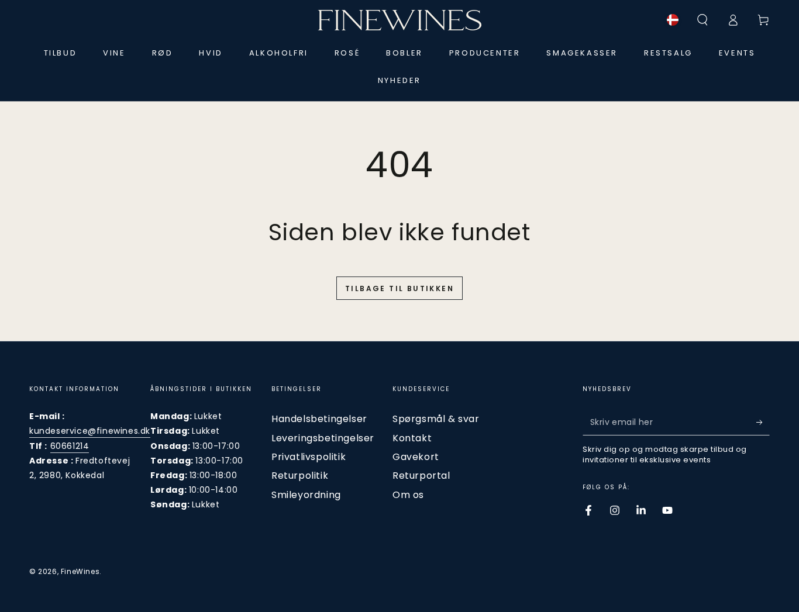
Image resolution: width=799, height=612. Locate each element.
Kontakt (412, 438)
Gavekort (415, 457)
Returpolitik (299, 475)
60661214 (69, 446)
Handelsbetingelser (319, 419)
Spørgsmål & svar (436, 419)
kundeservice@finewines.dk (89, 431)
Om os (408, 495)
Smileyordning (306, 495)
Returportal (421, 475)
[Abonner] (763, 422)
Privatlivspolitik (308, 457)
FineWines (80, 571)
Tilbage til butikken (399, 288)
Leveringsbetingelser (322, 438)
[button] (702, 20)
